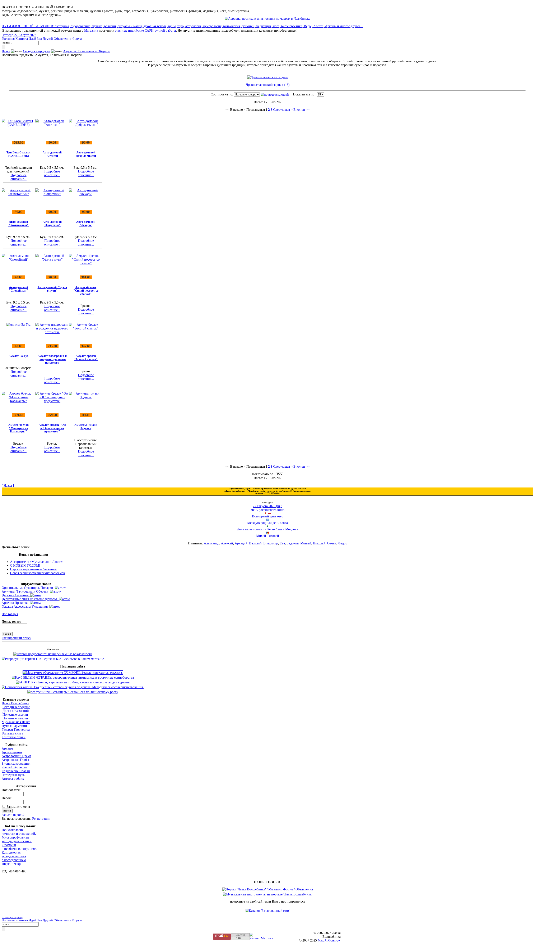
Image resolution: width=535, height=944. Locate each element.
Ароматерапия (12, 752)
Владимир (270, 543)
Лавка (6, 51)
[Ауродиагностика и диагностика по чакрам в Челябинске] (267, 18)
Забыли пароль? (13, 815)
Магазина (91, 30)
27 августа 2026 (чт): (267, 506)
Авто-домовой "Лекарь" (85, 223)
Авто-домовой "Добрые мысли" (86, 154)
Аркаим (7, 748)
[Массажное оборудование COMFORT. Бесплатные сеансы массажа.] (73, 672)
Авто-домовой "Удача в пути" (52, 289)
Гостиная (8, 38)
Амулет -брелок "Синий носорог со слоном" (85, 291)
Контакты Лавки (13, 737)
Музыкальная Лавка (16, 722)
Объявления (62, 38)
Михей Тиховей (267, 536)
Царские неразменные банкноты (33, 569)
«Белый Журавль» (14, 767)
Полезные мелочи (15, 718)
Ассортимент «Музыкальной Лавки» (36, 561)
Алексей (227, 543)
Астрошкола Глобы (15, 759)
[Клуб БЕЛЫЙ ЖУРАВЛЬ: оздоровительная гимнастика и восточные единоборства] (73, 677)
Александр (211, 543)
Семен (331, 543)
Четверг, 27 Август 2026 (19, 35)
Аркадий (241, 543)
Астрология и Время (16, 756)
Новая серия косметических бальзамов (37, 573)
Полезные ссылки (15, 714)
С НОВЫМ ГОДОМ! (25, 565)
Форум (77, 38)
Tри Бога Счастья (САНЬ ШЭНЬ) (18, 154)
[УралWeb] (240, 938)
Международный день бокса (267, 523)
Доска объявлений (16, 711)
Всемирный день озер (267, 516)
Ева (282, 543)
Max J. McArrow (329, 940)
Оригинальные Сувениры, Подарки (28, 587)
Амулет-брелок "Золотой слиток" (86, 357)
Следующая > (283, 109)
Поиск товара (11, 621)
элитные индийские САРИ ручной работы (145, 30)
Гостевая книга (12, 733)
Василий (255, 543)
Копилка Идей (25, 38)
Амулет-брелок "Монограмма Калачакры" (18, 428)
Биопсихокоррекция (16, 763)
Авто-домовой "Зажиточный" (18, 223)
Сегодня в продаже (36, 51)
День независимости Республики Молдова (267, 529)
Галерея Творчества (16, 729)
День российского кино (267, 510)
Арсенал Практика (16, 602)
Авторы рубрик (13, 778)
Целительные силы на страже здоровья (30, 599)
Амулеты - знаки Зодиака (85, 426)
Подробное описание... (18, 177)
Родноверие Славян (16, 771)
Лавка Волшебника (15, 703)
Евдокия (293, 543)
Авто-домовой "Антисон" (52, 154)
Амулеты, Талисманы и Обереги (86, 51)
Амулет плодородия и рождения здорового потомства (52, 359)
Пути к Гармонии (14, 726)
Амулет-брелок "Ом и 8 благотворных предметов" (52, 428)
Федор (342, 543)
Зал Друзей (45, 38)
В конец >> (301, 109)
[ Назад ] (8, 485)
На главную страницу (12, 917)
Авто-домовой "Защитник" (52, 223)
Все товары (10, 614)
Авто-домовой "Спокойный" (18, 289)
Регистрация (41, 818)
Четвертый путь (13, 775)
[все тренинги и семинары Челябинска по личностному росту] (72, 692)
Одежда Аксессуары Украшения (25, 606)
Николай (319, 543)
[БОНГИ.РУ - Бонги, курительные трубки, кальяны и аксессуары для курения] (73, 682)
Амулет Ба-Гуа (18, 356)
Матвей (305, 543)
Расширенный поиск (16, 638)
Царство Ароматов (16, 595)
